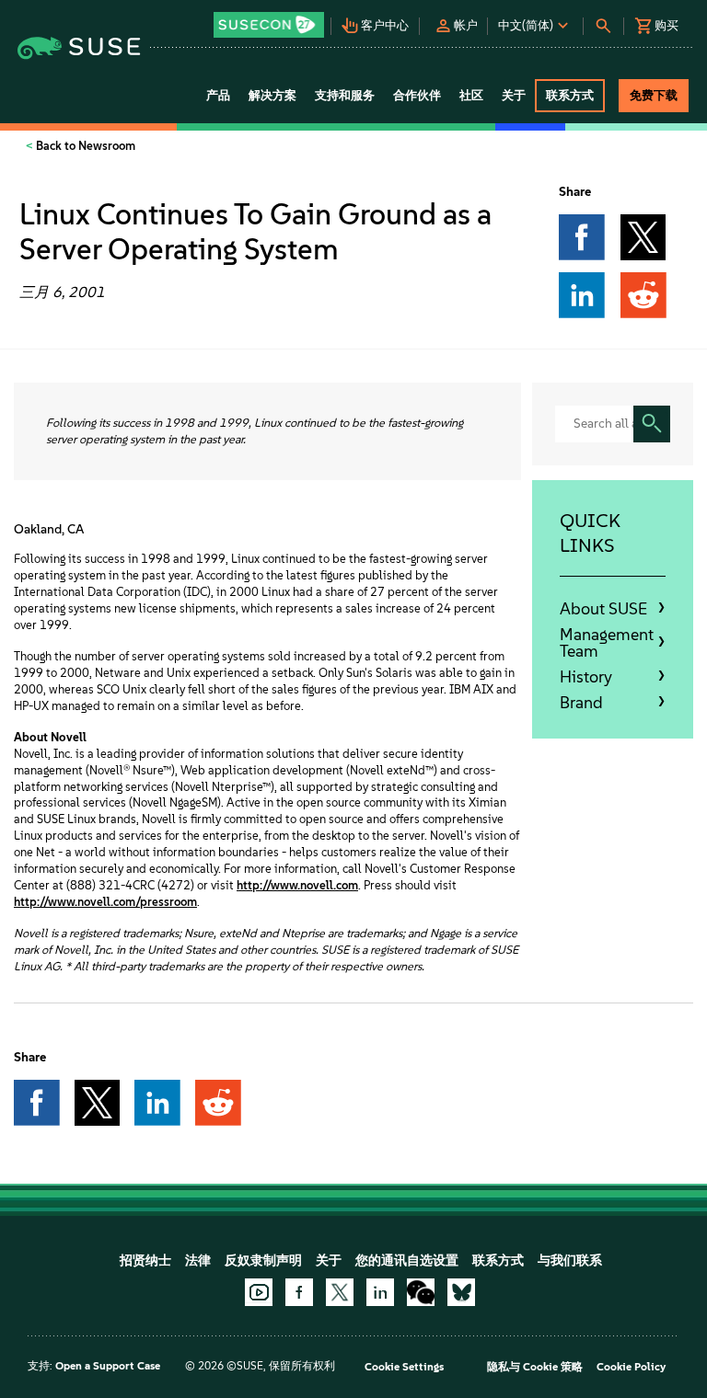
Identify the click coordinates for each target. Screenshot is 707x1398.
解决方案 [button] (272, 95)
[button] (270, 19)
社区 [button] (471, 95)
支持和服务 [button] (345, 95)
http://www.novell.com (297, 885)
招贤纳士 (145, 1260)
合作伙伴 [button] (417, 95)
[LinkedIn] (380, 1292)
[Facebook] (299, 1292)
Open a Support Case (107, 1365)
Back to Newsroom (84, 146)
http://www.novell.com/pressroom (105, 902)
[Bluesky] (461, 1292)
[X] (340, 1292)
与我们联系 (570, 1260)
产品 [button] (218, 95)
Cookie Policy (631, 1366)
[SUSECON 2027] (269, 25)
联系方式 (498, 1260)
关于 (329, 1260)
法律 (198, 1260)
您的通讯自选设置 (406, 1260)
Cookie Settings (404, 1366)
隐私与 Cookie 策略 (535, 1366)
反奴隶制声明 (263, 1260)
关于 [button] (514, 95)
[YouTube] (258, 1292)
